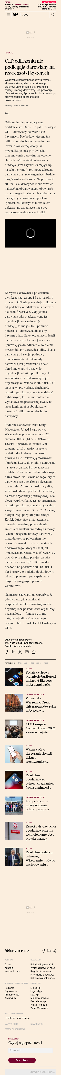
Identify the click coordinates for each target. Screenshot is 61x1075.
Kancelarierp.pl (38, 1001)
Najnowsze (35, 663)
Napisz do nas (12, 971)
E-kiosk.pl (35, 988)
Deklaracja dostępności (42, 978)
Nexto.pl (34, 994)
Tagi (46, 663)
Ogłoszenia (11, 991)
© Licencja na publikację (18, 639)
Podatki (9, 53)
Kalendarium (37, 1024)
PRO (25, 14)
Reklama (9, 988)
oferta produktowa (15, 1029)
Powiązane (10, 663)
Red (7, 113)
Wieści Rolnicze (38, 1004)
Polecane (22, 663)
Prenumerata (12, 994)
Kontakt (9, 968)
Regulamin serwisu (40, 971)
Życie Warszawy (39, 1008)
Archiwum (10, 998)
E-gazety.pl (36, 991)
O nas (8, 964)
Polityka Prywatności (41, 964)
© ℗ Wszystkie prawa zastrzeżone (24, 643)
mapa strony (11, 1024)
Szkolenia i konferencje (17, 1018)
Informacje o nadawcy (42, 974)
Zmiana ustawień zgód (42, 968)
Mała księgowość (39, 998)
